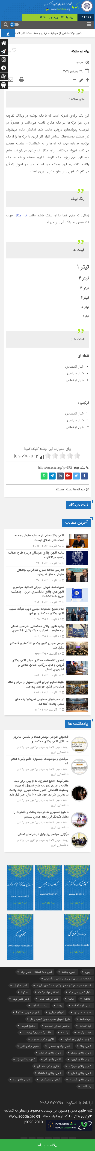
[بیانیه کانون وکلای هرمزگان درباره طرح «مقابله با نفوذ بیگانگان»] (47, 558)
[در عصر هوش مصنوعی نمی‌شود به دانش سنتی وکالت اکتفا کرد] (47, 704)
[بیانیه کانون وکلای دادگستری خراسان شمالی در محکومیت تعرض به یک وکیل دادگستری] (47, 631)
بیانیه (71, 999)
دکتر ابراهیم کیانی (48, 999)
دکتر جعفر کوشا (20, 999)
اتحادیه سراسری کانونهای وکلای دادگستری (68, 978)
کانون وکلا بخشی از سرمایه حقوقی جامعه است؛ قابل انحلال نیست (48, 33)
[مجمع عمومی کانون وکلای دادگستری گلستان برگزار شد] (47, 648)
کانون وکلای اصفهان (59, 1046)
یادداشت (86, 1086)
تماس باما (45, 1145)
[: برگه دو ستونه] (10, 80)
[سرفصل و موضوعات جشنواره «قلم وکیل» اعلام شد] (47, 767)
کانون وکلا (85, 1046)
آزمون (88, 972)
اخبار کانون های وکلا (80, 992)
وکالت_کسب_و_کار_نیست (37, 1032)
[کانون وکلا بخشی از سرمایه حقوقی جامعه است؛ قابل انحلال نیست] (47, 540)
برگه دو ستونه (80, 51)
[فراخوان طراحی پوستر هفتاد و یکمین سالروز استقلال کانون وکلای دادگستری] (47, 745)
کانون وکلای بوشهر (81, 1052)
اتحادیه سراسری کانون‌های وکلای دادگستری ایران (63, 985)
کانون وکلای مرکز (25, 1059)
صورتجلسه (85, 1019)
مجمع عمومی (28, 1026)
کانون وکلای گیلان (50, 1079)
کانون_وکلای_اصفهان (42, 1039)
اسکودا (24, 992)
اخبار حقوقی (20, 985)
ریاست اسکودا (39, 1005)
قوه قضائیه (85, 1026)
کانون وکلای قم (52, 1059)
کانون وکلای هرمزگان (79, 1066)
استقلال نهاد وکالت (48, 992)
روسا (59, 1005)
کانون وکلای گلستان (80, 1079)
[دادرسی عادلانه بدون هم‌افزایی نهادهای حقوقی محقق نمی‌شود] (47, 575)
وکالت (64, 1032)
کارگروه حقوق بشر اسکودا (77, 1039)
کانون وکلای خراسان (50, 1052)
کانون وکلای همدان (48, 1066)
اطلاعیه (87, 999)
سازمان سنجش (82, 1012)
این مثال (22, 215)
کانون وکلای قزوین (81, 1059)
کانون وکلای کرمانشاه (49, 1073)
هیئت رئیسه (84, 1032)
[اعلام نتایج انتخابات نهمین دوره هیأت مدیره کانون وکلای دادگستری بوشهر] (47, 614)
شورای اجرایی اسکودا (27, 1012)
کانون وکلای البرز (30, 1046)
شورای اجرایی (56, 1012)
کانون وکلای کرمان (81, 1073)
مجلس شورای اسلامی (57, 1026)
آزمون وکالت (68, 972)
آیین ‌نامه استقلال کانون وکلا (36, 972)
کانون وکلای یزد (21, 1079)
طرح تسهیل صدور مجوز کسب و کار (50, 1019)
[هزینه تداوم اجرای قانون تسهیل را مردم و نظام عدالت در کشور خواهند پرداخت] (47, 687)
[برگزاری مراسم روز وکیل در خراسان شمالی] (47, 839)
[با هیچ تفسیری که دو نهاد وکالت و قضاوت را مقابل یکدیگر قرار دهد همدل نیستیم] (47, 820)
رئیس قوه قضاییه (81, 1005)
